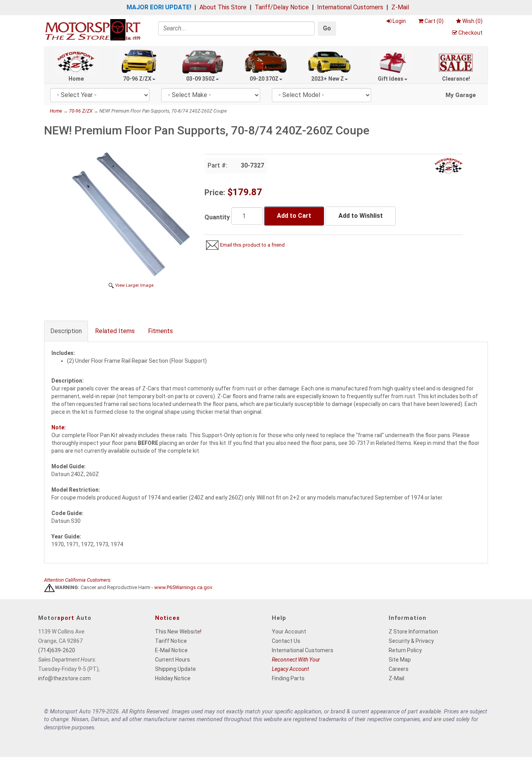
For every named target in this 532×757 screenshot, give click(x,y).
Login (399, 21)
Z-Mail (400, 7)
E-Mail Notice (171, 650)
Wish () (472, 21)
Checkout (470, 33)
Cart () (434, 21)
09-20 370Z (264, 79)
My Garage (461, 95)
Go (327, 28)
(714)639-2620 (56, 650)
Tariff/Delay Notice (282, 7)
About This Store (223, 7)
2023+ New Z (327, 79)
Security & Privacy (411, 641)
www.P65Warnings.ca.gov (183, 588)
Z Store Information (413, 631)
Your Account (289, 631)
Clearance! (456, 79)
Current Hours (172, 659)
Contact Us (286, 641)
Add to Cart (294, 215)
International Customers (350, 7)
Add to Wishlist (360, 215)
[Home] (92, 29)
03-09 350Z (200, 79)
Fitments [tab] (160, 331)
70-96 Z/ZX (137, 79)
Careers (399, 669)
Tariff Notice (171, 641)
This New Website (177, 631)
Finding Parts (288, 678)
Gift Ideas (390, 79)
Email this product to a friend (252, 245)
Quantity (217, 217)
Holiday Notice (172, 678)
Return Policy (405, 650)
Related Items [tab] (115, 331)
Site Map (400, 659)
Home (76, 79)
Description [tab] (66, 331)
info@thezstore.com (64, 678)
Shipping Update (175, 669)
